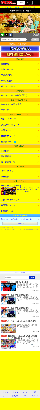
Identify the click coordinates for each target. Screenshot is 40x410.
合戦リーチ (6, 130)
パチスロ (5, 392)
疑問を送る (20, 223)
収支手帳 (28, 4)
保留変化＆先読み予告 (11, 104)
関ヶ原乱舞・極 (8, 162)
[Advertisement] (20, 251)
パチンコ (15, 392)
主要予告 (5, 110)
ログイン (20, 2)
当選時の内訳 (7, 75)
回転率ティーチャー (10, 200)
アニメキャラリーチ (10, 125)
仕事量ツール (7, 211)
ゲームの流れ (7, 81)
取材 (24, 396)
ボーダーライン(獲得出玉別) (14, 95)
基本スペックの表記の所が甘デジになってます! (16, 219)
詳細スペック (7, 69)
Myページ (32, 4)
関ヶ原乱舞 (6, 156)
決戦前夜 (5, 151)
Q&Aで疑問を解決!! (20, 216)
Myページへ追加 (20, 273)
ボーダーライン (8, 86)
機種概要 (5, 64)
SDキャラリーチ (8, 119)
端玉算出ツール (8, 205)
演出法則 (5, 177)
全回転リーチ (8, 142)
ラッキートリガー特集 (20, 188)
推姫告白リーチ (8, 136)
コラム (25, 392)
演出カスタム (7, 171)
